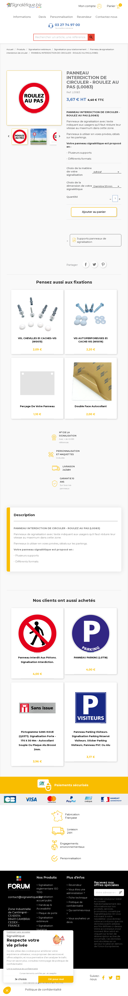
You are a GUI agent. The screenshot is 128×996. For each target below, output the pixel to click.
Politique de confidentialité (43, 989)
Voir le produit (37, 317)
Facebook (103, 977)
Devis (42, 16)
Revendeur (84, 16)
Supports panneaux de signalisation (91, 240)
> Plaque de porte (46, 913)
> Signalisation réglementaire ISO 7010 (47, 889)
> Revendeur (74, 885)
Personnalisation (61, 16)
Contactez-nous (106, 16)
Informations (22, 16)
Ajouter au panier (94, 211)
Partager (85, 264)
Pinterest (103, 264)
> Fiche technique (76, 897)
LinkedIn (118, 977)
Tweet (94, 264)
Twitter (110, 977)
